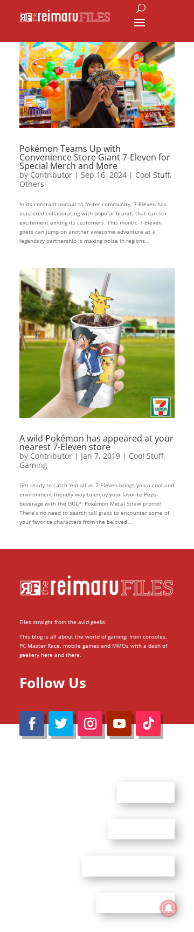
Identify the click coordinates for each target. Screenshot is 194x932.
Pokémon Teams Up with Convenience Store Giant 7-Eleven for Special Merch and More (94, 157)
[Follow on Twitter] (60, 723)
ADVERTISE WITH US (128, 865)
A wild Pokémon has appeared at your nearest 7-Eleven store (96, 442)
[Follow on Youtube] (119, 723)
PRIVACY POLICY (135, 902)
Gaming (33, 465)
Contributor (51, 175)
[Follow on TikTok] (148, 723)
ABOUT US (145, 792)
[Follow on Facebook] (31, 723)
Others (31, 184)
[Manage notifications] (168, 908)
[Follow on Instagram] (90, 723)
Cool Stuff (152, 175)
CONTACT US (141, 828)
